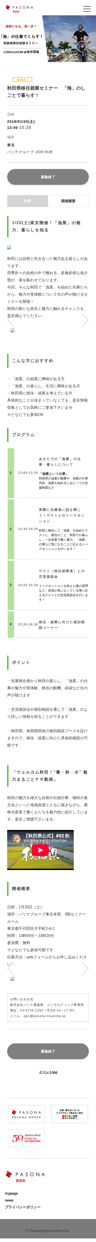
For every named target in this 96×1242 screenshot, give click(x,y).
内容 (27, 201)
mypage (11, 1193)
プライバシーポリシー (23, 1207)
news (9, 1200)
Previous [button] (13, 320)
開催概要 (68, 201)
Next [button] (82, 320)
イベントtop (48, 1072)
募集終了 (48, 177)
